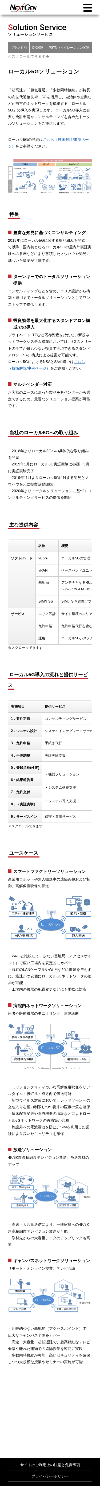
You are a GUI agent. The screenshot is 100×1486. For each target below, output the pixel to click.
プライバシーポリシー (50, 1476)
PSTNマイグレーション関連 (69, 48)
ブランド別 (19, 48)
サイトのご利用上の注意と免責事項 (50, 1465)
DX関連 (37, 48)
